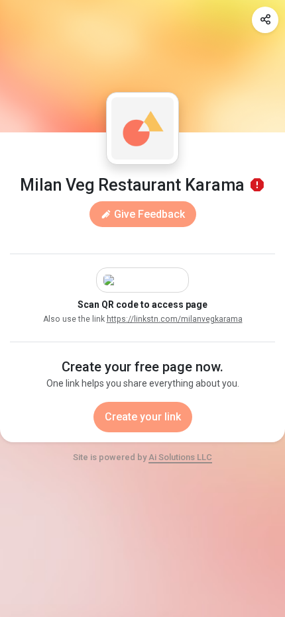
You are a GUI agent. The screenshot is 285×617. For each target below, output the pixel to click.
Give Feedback (148, 214)
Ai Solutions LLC (180, 457)
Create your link (143, 416)
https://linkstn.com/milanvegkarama (175, 319)
